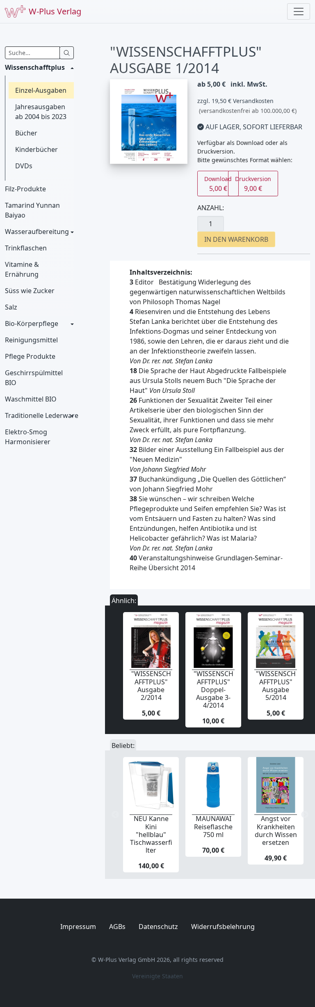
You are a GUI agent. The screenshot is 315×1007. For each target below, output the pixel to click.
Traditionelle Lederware (39, 415)
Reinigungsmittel (31, 339)
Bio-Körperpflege (31, 323)
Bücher (26, 133)
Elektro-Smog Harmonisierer (27, 436)
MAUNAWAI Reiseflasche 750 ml (213, 826)
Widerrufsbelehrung (223, 926)
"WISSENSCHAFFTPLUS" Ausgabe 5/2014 (276, 685)
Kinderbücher (36, 149)
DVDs (23, 165)
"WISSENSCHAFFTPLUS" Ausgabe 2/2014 (151, 685)
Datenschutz (158, 926)
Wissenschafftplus (35, 67)
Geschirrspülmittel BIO (34, 377)
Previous (115, 815)
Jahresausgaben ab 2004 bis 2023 (40, 111)
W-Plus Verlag (55, 11)
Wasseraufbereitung (37, 231)
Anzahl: (210, 207)
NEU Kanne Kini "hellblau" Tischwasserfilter (151, 834)
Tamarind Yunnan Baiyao (32, 210)
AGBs (117, 926)
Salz (11, 307)
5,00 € (218, 184)
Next (305, 815)
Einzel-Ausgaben (40, 90)
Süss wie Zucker (30, 290)
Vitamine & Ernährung (22, 269)
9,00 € (253, 184)
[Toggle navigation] (298, 11)
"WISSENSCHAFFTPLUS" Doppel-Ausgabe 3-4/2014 (213, 689)
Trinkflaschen (26, 247)
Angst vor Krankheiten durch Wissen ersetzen (276, 830)
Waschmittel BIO (31, 399)
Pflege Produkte (30, 356)
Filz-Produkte (25, 188)
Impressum (78, 926)
